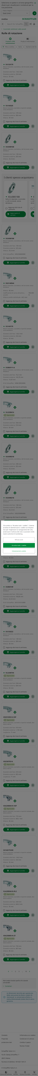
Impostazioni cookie (19, 551)
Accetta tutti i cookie (19, 545)
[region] (19, 538)
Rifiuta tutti (19, 540)
